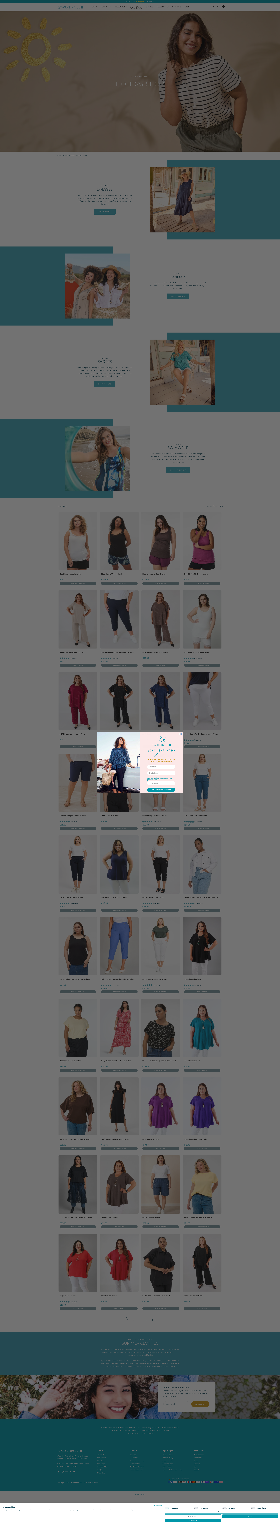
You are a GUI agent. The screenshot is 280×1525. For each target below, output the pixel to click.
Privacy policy (157, 1505)
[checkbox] (167, 1508)
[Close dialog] (181, 734)
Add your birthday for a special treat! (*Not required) (159, 779)
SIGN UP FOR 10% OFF (161, 790)
